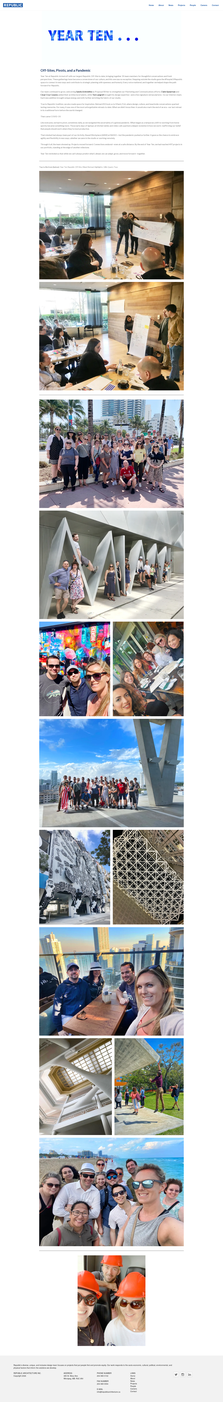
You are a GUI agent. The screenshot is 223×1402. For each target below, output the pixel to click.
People (193, 5)
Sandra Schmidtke (84, 91)
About (161, 5)
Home (151, 5)
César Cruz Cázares (49, 94)
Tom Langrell (98, 94)
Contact (215, 5)
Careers (204, 5)
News (171, 5)
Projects (181, 5)
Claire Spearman (168, 91)
